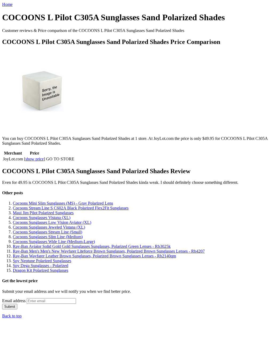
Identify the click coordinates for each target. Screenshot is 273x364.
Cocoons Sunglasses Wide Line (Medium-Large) (54, 241)
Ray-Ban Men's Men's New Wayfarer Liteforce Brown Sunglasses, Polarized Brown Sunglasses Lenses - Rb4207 (109, 251)
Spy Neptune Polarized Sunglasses (42, 260)
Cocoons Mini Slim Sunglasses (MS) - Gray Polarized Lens (63, 203)
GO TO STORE (60, 159)
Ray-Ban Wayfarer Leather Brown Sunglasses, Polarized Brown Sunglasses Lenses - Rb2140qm (94, 256)
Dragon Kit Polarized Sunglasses (40, 270)
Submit (9, 307)
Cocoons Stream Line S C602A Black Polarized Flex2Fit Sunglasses (71, 208)
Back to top (12, 316)
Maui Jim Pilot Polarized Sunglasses (43, 213)
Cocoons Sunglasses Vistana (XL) (41, 217)
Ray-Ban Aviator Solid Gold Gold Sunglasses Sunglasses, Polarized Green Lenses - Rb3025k (92, 246)
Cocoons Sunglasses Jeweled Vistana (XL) (49, 227)
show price (34, 159)
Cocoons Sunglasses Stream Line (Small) (47, 232)
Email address (14, 300)
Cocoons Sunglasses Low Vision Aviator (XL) (52, 222)
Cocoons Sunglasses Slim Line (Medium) (48, 236)
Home (7, 4)
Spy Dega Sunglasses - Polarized (40, 265)
